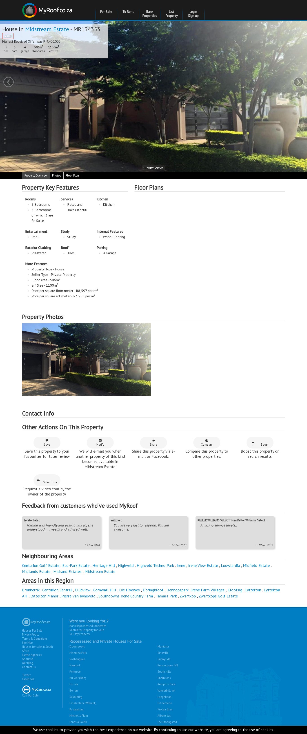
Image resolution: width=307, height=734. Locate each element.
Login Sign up (193, 13)
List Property (172, 13)
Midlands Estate (36, 571)
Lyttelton (253, 590)
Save (47, 445)
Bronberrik (30, 590)
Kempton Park (166, 684)
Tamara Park (166, 596)
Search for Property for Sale (86, 630)
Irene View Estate (203, 565)
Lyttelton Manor (44, 596)
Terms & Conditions (34, 639)
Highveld (126, 565)
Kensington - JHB (168, 665)
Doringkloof (153, 590)
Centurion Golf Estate (40, 565)
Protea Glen (165, 709)
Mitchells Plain (78, 716)
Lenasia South (78, 722)
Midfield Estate (256, 565)
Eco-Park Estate (75, 565)
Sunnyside (164, 659)
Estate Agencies (32, 655)
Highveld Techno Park (155, 565)
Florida (73, 684)
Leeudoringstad (167, 722)
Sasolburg (75, 697)
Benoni (73, 690)
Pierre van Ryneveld (78, 596)
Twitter (26, 675)
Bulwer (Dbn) (77, 678)
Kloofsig (234, 590)
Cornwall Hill (104, 590)
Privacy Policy (30, 635)
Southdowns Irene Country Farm (125, 596)
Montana (163, 646)
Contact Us (29, 667)
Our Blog (27, 663)
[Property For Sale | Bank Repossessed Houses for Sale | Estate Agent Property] (47, 9)
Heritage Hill (103, 565)
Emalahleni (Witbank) (82, 703)
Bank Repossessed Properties (87, 626)
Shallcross (164, 678)
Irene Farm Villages (208, 590)
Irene (181, 565)
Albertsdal (164, 716)
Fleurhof (74, 665)
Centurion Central (57, 590)
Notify (100, 445)
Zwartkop (188, 596)
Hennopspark (177, 590)
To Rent (128, 11)
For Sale (106, 11)
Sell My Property (79, 634)
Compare (207, 445)
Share (153, 445)
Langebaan (164, 697)
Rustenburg (76, 709)
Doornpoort (77, 646)
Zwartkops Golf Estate (218, 596)
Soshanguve (77, 659)
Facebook (28, 679)
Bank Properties (149, 13)
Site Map (27, 643)
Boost (264, 445)
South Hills (164, 672)
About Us (27, 659)
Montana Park (78, 653)
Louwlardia (230, 565)
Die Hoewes (129, 590)
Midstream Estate (47, 29)
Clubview (82, 590)
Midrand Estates (67, 571)
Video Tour (50, 482)
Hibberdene (165, 703)
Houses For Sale (32, 630)
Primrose (75, 672)
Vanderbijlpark (166, 690)
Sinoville (163, 653)
